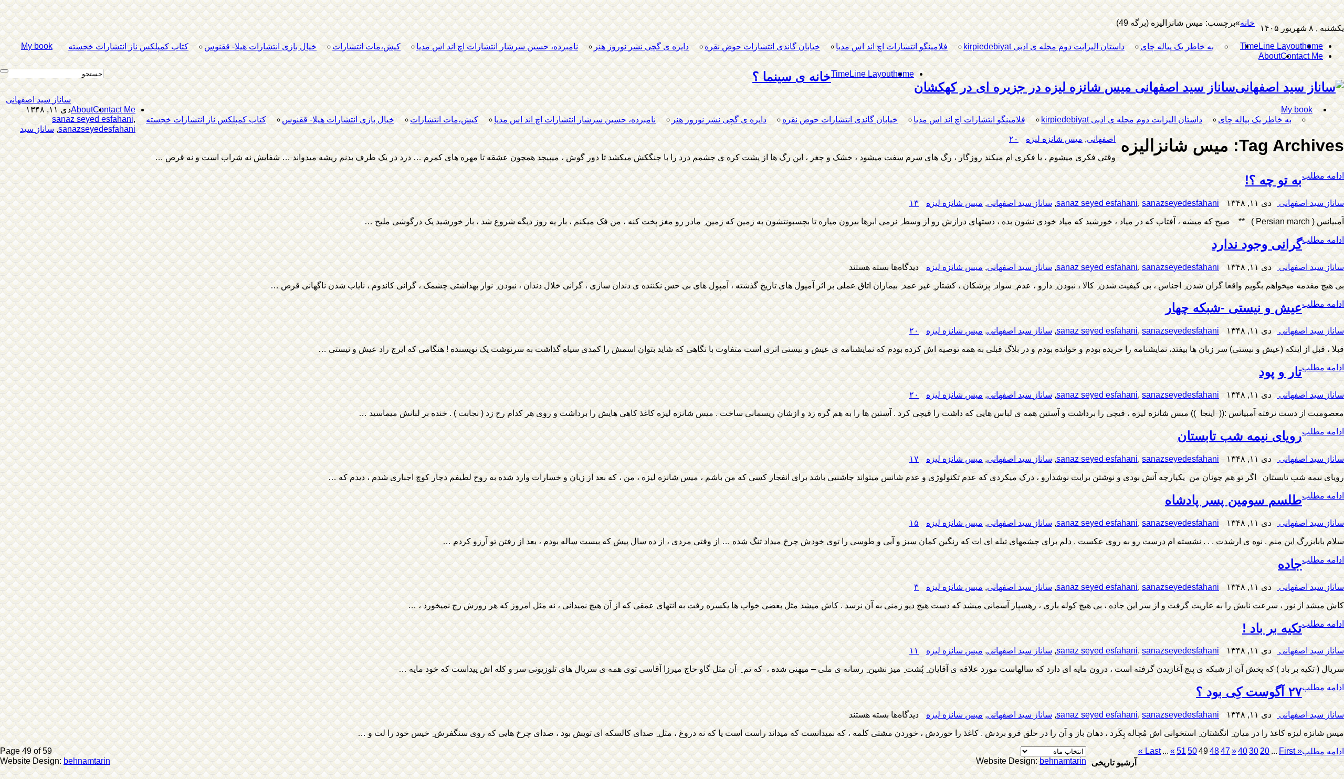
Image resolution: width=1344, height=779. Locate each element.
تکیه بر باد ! (1272, 628)
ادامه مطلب (1323, 175)
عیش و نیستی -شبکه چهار (1234, 307)
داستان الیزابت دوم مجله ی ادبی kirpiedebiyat (1044, 46)
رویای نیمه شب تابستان (1240, 436)
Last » (1149, 750)
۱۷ (914, 458)
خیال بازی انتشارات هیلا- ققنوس (260, 46)
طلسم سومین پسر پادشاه (1233, 500)
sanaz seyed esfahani (92, 119)
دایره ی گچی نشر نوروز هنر (641, 46)
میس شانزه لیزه (1054, 138)
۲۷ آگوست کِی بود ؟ (1249, 691)
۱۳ (914, 203)
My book (36, 45)
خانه (1247, 22)
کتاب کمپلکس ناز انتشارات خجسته (128, 46)
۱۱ (914, 650)
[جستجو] (4, 70)
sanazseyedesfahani (96, 128)
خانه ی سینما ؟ (791, 76)
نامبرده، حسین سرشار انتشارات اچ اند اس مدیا (497, 46)
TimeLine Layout (1271, 45)
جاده (1290, 564)
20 (1264, 750)
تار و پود (1280, 372)
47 (1225, 750)
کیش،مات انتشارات (366, 46)
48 (1214, 750)
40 (1242, 750)
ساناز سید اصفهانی (38, 99)
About (1269, 55)
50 (1192, 750)
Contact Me (1301, 55)
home (1312, 45)
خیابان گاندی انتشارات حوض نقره (762, 46)
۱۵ (914, 522)
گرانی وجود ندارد (1257, 244)
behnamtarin (87, 760)
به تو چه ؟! (1273, 180)
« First (1290, 750)
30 (1253, 750)
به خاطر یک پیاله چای (1177, 46)
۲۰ (1013, 138)
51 (1181, 750)
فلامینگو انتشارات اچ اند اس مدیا (892, 46)
